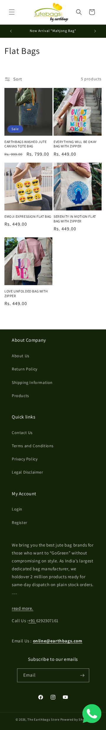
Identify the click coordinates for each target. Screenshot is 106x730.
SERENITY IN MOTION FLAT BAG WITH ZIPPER (75, 218)
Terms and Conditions (33, 445)
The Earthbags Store (43, 719)
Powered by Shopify (75, 719)
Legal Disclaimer (27, 472)
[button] (11, 12)
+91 (32, 620)
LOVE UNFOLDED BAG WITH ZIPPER (26, 293)
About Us (20, 355)
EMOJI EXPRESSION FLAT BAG (27, 216)
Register (19, 522)
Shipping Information (32, 382)
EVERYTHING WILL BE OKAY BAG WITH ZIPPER (75, 144)
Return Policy (24, 369)
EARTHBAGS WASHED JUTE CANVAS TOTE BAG (25, 144)
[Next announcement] (95, 31)
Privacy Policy (24, 459)
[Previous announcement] (10, 31)
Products (20, 395)
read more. (22, 608)
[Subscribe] (82, 675)
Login (17, 509)
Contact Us (22, 432)
